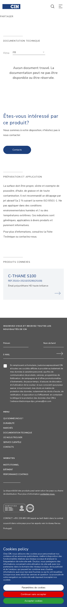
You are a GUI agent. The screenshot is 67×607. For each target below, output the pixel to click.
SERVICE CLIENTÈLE (12, 442)
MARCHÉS (8, 428)
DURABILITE (8, 423)
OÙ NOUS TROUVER (12, 437)
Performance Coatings (15, 474)
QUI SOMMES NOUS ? (13, 418)
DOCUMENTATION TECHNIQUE (17, 432)
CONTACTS (8, 447)
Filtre (6, 53)
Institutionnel (11, 465)
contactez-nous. (47, 494)
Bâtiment (8, 469)
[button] (29, 52)
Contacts (17, 149)
